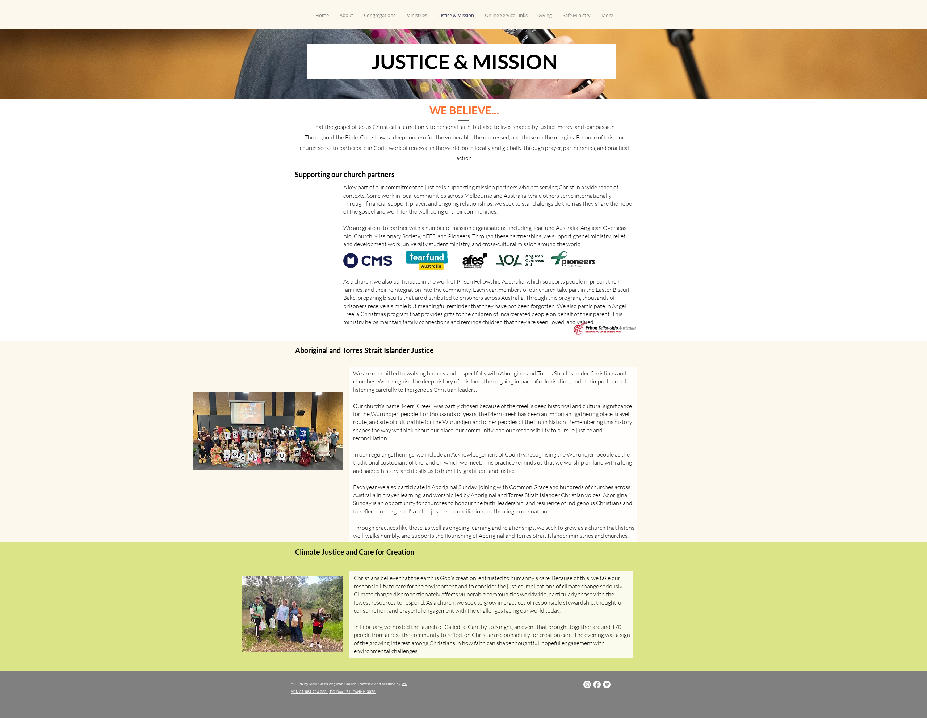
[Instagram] (587, 684)
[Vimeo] (607, 684)
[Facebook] (597, 684)
